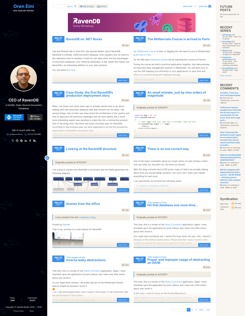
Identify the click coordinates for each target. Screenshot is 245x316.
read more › (123, 80)
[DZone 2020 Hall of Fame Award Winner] (35, 117)
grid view (203, 6)
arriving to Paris (143, 54)
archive (102, 6)
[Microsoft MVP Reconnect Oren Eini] (14, 117)
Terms (31, 311)
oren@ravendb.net (15, 134)
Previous (182, 310)
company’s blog (87, 217)
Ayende (66, 224)
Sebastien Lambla (159, 59)
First (174, 310)
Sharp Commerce (173, 224)
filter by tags (87, 6)
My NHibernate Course (145, 51)
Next (201, 310)
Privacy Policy (19, 311)
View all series (226, 76)
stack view (187, 6)
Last (208, 310)
